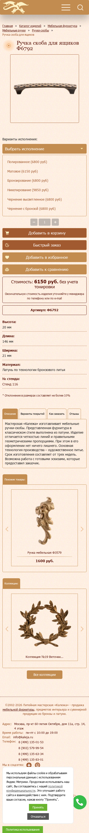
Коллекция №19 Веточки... (44, 657)
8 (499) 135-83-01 (31, 759)
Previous (6, 529)
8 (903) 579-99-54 (31, 748)
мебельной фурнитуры (18, 709)
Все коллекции (44, 675)
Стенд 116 (10, 384)
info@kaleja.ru (23, 737)
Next (82, 529)
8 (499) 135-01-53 (31, 742)
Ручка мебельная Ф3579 (44, 552)
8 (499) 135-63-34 (31, 754)
